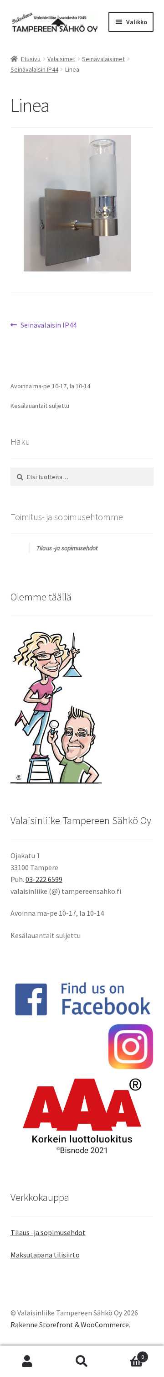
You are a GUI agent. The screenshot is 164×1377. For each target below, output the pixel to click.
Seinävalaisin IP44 (34, 69)
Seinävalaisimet (103, 59)
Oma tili (27, 1361)
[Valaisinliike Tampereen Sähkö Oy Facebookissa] (82, 999)
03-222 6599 (44, 879)
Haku (82, 1361)
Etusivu (31, 59)
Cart (126, 1353)
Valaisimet (61, 59)
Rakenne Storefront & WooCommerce (69, 1324)
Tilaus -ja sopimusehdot (67, 548)
